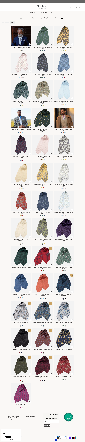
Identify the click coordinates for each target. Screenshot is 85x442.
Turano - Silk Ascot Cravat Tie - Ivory (63, 156)
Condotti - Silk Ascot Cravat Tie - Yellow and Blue (42, 102)
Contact (10, 414)
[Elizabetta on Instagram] (10, 420)
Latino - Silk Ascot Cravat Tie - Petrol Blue (42, 322)
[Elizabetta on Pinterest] (11, 420)
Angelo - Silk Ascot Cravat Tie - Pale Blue (63, 101)
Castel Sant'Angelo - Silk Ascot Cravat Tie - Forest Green (42, 130)
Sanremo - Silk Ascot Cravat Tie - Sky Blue (21, 129)
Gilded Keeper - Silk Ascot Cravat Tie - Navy (63, 350)
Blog (27, 418)
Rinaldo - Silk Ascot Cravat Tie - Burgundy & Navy (21, 157)
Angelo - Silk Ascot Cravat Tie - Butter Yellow (21, 185)
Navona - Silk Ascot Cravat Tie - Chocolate (42, 349)
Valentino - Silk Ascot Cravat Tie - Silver (21, 47)
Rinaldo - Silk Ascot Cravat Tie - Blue (63, 74)
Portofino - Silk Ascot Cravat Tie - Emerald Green (21, 268)
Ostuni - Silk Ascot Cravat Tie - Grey (64, 322)
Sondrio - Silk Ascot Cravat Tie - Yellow (42, 184)
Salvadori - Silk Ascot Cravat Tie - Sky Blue (63, 212)
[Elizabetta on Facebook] (8, 420)
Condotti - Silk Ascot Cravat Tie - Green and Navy (21, 102)
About (14, 6)
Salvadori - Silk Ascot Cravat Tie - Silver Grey (64, 185)
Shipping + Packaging (30, 414)
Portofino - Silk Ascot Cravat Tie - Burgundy (42, 377)
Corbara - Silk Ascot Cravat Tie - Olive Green (21, 377)
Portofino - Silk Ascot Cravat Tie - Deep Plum (64, 240)
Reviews (18, 6)
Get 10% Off (47, 425)
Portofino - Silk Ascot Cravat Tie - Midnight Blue (63, 295)
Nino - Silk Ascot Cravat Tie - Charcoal (42, 74)
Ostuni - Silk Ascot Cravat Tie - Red (64, 376)
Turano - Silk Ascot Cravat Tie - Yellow (64, 47)
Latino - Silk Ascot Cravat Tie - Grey (21, 322)
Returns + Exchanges (30, 416)
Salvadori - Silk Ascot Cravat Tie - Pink (21, 74)
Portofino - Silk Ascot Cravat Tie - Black (21, 349)
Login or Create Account (13, 416)
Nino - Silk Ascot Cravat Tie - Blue (42, 212)
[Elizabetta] (68, 417)
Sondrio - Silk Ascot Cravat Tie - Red (21, 212)
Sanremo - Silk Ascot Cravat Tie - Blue (21, 294)
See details (48, 1)
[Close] (20, 430)
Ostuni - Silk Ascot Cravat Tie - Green (63, 267)
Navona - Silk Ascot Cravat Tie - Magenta (21, 404)
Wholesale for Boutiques (13, 417)
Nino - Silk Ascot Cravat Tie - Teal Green (42, 47)
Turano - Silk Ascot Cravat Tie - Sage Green (42, 240)
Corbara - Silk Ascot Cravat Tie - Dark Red (42, 267)
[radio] (20, 50)
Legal (27, 421)
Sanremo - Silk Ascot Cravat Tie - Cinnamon (42, 295)
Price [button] (12, 22)
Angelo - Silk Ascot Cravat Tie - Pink (42, 156)
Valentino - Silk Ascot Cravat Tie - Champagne (21, 240)
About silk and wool (30, 420)
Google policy (10, 434)
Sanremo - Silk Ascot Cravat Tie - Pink (64, 129)
